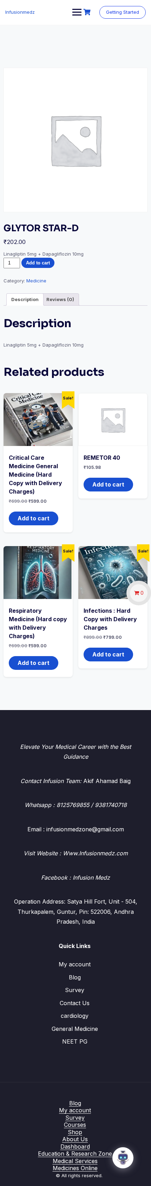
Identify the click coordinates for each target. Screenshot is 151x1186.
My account (75, 964)
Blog (75, 977)
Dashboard (75, 1146)
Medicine (36, 280)
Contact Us (75, 1003)
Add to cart (38, 262)
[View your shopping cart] (87, 12)
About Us (75, 1139)
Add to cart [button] (34, 518)
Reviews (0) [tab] (60, 299)
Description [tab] (25, 299)
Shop (75, 1132)
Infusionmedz (20, 12)
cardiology (74, 1015)
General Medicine (75, 1028)
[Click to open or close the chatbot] (122, 1157)
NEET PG (74, 1041)
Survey (74, 990)
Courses (75, 1124)
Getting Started (122, 12)
